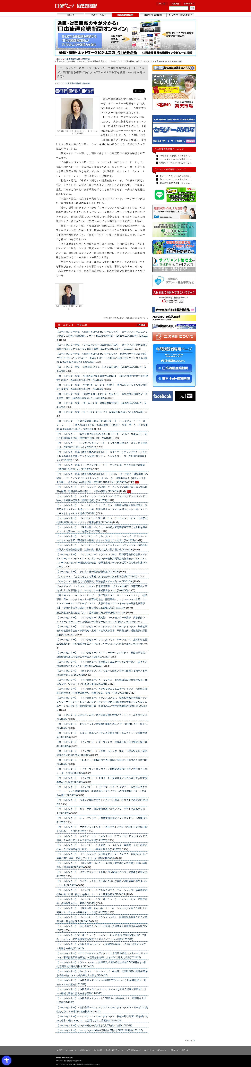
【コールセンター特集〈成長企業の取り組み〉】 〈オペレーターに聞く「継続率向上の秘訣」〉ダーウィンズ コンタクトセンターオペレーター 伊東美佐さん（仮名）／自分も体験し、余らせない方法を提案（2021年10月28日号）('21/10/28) (102, 478)
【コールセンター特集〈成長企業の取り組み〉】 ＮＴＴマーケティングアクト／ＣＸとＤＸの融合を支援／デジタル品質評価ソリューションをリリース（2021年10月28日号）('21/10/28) (102, 456)
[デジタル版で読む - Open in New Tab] (87, 91)
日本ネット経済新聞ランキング (170, 169)
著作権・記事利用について (114, 1050)
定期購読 (175, 4)
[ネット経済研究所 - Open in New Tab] (174, 130)
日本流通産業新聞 (125, 15)
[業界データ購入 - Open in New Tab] (74, 91)
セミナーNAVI (98, 15)
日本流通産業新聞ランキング (169, 149)
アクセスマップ (71, 1050)
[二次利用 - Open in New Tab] (174, 337)
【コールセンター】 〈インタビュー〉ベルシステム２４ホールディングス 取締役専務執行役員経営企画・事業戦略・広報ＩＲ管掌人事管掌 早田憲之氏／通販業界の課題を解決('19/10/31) (102, 630)
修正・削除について (133, 1050)
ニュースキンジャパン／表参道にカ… (174, 159)
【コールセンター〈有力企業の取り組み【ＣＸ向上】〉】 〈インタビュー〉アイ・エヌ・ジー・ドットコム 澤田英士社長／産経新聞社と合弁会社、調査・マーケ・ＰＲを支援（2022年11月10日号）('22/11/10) (102, 425)
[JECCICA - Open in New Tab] (174, 230)
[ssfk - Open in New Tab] (174, 265)
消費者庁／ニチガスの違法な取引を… (174, 163)
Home (70, 15)
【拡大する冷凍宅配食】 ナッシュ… (174, 183)
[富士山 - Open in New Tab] (174, 327)
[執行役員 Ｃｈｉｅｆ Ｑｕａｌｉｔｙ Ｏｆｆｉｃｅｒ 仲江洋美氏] (77, 114)
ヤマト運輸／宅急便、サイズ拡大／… (174, 156)
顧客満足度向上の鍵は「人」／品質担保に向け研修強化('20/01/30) (91, 612)
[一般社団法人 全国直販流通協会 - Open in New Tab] (174, 248)
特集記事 (86, 59)
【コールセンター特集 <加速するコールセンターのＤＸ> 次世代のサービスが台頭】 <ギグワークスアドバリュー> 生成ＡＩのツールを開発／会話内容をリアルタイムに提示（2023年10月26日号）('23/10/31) (103, 358)
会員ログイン (189, 4)
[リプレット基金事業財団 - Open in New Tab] (174, 281)
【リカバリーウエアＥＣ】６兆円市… (174, 179)
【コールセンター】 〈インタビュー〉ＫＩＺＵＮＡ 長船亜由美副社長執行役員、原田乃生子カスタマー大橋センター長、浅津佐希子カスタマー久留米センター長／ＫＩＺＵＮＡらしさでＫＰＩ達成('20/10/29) (102, 509)
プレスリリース (149, 1050)
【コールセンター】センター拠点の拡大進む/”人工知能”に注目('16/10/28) (94, 1025)
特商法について (85, 1050)
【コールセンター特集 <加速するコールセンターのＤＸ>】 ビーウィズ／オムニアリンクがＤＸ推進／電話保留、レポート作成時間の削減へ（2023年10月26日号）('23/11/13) (102, 335)
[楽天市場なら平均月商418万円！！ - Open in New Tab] (174, 92)
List (141, 325)
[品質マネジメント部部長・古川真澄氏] (69, 294)
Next (191, 131)
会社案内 (59, 1050)
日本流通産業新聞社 (76, 6)
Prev (157, 131)
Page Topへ (189, 1040)
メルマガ (162, 4)
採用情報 (185, 1050)
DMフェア (180, 15)
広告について (161, 1050)
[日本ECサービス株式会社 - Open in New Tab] (174, 195)
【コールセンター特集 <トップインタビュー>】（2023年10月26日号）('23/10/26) (100, 412)
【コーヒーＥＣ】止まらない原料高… (174, 176)
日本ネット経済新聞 (153, 15)
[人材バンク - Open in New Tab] (174, 297)
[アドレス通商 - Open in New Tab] (174, 213)
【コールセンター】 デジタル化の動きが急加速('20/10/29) (88, 571)
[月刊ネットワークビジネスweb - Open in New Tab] (174, 319)
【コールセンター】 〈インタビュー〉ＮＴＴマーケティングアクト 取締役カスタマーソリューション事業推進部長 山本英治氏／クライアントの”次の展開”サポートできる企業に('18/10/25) (102, 791)
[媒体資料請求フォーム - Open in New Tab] (174, 68)
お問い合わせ (174, 1050)
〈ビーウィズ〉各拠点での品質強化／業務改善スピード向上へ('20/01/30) (95, 581)
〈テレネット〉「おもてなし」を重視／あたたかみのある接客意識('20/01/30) (97, 576)
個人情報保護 (98, 1050)
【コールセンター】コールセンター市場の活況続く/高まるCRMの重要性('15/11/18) (100, 1030)
